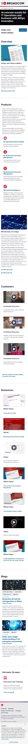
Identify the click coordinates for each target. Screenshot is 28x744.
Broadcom (14, 3)
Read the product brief (8, 91)
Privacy (9, 721)
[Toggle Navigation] (2, 3)
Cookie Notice (5, 739)
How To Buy (4, 712)
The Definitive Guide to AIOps (12, 511)
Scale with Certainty (9, 413)
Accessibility (4, 721)
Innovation (18, 591)
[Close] (24, 724)
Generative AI (7, 594)
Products (4, 708)
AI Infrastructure (8, 591)
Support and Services (7, 710)
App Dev (15, 594)
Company (18, 710)
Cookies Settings (13, 742)
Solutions (11, 708)
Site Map (14, 721)
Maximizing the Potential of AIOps (13, 436)
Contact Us (23, 30)
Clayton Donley (7, 603)
